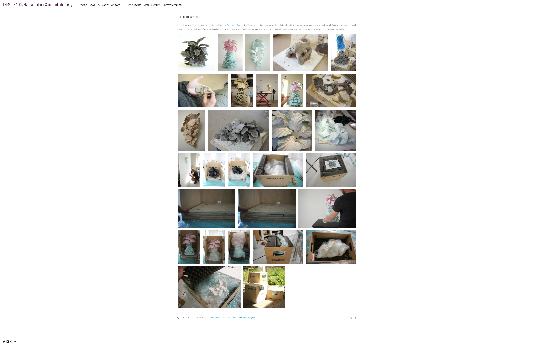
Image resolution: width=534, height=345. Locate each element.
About (105, 5)
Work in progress (152, 5)
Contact (115, 5)
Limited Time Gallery (172, 5)
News (92, 5)
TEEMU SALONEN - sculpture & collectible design (38, 4)
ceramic (211, 317)
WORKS (84, 5)
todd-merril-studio (239, 317)
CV (98, 5)
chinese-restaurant (222, 317)
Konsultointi (134, 5)
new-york (251, 317)
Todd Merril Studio (234, 25)
